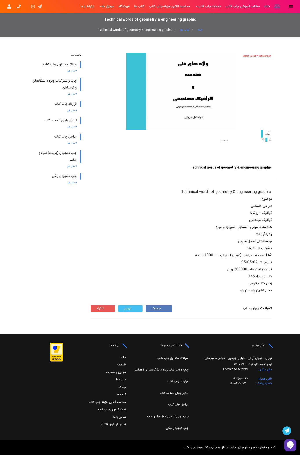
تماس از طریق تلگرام (113, 424)
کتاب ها (139, 6)
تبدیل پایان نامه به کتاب (60, 120)
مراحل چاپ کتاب (65, 136)
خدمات (121, 364)
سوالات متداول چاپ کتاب (60, 64)
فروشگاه (124, 6)
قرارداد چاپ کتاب (65, 104)
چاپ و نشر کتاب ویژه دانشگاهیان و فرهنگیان (161, 369)
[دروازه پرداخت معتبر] (56, 352)
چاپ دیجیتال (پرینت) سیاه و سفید (167, 416)
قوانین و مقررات (116, 372)
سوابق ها (108, 6)
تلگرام (100, 308)
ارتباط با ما (87, 6)
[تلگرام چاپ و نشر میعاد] (286, 430)
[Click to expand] (181, 91)
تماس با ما (119, 417)
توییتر (127, 308)
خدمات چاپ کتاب (209, 6)
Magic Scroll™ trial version (257, 56)
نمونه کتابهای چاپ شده (112, 409)
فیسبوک (156, 308)
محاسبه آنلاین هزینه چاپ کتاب (169, 6)
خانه (267, 6)
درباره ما (121, 379)
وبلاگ (122, 387)
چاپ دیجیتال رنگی (64, 176)
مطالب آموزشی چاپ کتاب (243, 6)
